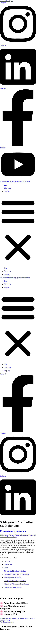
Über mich (7, 188)
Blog (5, 185)
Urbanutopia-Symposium (13, 531)
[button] (18, 230)
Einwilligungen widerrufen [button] (12, 577)
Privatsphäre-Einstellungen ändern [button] (15, 571)
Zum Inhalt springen (6, 1)
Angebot (7, 191)
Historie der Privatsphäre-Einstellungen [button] (16, 574)
